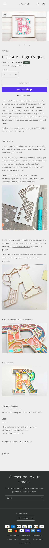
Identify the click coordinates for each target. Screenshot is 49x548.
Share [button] (6, 454)
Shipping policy (38, 539)
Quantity (5, 70)
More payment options (24, 95)
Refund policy (37, 535)
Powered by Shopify (24, 535)
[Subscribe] (41, 498)
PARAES (15, 535)
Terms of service (25, 539)
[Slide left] (19, 45)
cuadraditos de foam (21, 247)
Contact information (25, 543)
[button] (4, 3)
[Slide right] (29, 45)
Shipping (13, 66)
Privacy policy (13, 539)
